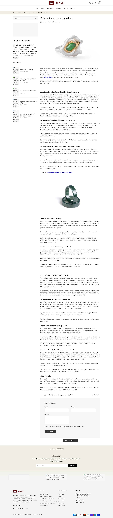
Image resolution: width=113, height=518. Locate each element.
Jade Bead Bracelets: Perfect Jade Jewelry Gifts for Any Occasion (27, 115)
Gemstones (58, 8)
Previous (96, 395)
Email (73, 407)
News (35, 12)
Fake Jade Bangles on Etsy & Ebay (47, 503)
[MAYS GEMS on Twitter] (15, 508)
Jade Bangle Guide (44, 494)
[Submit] (36, 18)
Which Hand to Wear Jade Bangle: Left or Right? (28, 102)
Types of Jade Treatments (45, 496)
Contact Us (60, 496)
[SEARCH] (89, 3)
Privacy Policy (61, 503)
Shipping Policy (61, 498)
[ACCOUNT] (92, 3)
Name (46, 407)
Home (14, 12)
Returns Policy (61, 501)
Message (47, 414)
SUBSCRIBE (72, 466)
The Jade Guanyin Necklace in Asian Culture (28, 90)
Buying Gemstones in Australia (46, 498)
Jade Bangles (28, 12)
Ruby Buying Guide (44, 505)
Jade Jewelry (49, 8)
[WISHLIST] (95, 3)
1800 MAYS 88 (80, 500)
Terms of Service (61, 505)
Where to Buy (73, 8)
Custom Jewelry (40, 8)
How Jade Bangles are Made (46, 501)
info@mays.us (80, 502)
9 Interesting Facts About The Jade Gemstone (28, 79)
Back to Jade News (71, 440)
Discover (66, 8)
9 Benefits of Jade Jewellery (26, 69)
